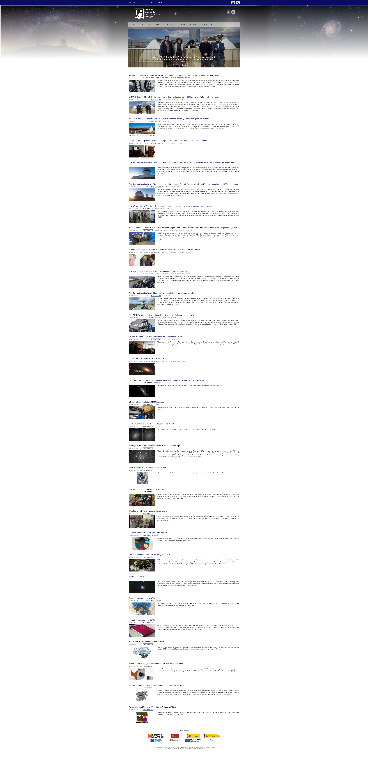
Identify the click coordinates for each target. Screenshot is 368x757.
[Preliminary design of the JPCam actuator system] (142, 652)
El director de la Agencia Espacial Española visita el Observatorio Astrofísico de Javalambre (164, 249)
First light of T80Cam (137, 576)
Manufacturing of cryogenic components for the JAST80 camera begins (156, 663)
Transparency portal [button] (209, 25)
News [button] (133, 25)
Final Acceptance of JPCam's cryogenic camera (147, 467)
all (141, 78)
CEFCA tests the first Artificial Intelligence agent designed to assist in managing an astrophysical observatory (171, 206)
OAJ (140, 2)
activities (174, 143)
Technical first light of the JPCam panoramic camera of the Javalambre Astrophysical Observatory (166, 380)
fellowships (166, 230)
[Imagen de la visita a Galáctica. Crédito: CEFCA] (142, 260)
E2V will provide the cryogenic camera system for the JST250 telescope (156, 685)
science (173, 78)
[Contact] (233, 2)
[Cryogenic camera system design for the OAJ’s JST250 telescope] (142, 696)
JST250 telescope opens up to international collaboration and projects (156, 336)
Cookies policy (202, 747)
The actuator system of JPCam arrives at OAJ (146, 489)
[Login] (238, 2)
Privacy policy (196, 747)
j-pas (190, 165)
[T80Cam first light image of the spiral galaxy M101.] (142, 587)
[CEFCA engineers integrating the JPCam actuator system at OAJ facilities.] (142, 500)
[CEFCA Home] (144, 13)
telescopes (146, 78)
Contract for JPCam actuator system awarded (146, 641)
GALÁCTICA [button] (170, 25)
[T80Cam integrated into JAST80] (142, 608)
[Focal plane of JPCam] (142, 565)
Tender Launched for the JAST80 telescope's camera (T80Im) (152, 707)
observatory (166, 78)
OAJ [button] (149, 25)
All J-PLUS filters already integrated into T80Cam (148, 532)
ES (233, 12)
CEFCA (132, 2)
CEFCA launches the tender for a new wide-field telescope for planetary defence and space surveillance (169, 118)
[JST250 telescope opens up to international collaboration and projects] (142, 347)
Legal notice (208, 747)
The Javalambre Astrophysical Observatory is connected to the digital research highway (162, 293)
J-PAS (160, 2)
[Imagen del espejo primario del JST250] (142, 86)
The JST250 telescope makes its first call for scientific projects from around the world (161, 315)
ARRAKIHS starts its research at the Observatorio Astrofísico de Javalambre (158, 271)
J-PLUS (151, 2)
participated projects (183, 78)
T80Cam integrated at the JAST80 (142, 598)
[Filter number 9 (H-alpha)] (142, 630)
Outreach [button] (182, 25)
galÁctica (157, 404)
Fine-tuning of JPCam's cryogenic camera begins (148, 511)
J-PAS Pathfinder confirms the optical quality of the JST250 (151, 423)
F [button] (141, 25)
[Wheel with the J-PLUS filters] (142, 543)
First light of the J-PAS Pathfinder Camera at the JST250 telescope (154, 445)
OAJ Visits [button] (193, 25)
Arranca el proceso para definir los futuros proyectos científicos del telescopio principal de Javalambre (168, 140)
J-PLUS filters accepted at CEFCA (142, 620)
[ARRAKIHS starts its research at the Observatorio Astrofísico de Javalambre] (142, 282)
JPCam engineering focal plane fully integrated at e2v (149, 554)
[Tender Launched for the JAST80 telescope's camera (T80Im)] (142, 717)
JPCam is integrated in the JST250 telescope (146, 402)
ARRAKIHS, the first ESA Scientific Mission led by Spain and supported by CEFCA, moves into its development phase (174, 97)
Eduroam (213, 747)
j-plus (188, 230)
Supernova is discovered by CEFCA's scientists (147, 358)
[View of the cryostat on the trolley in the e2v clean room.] (142, 521)
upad (178, 361)
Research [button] (158, 25)
